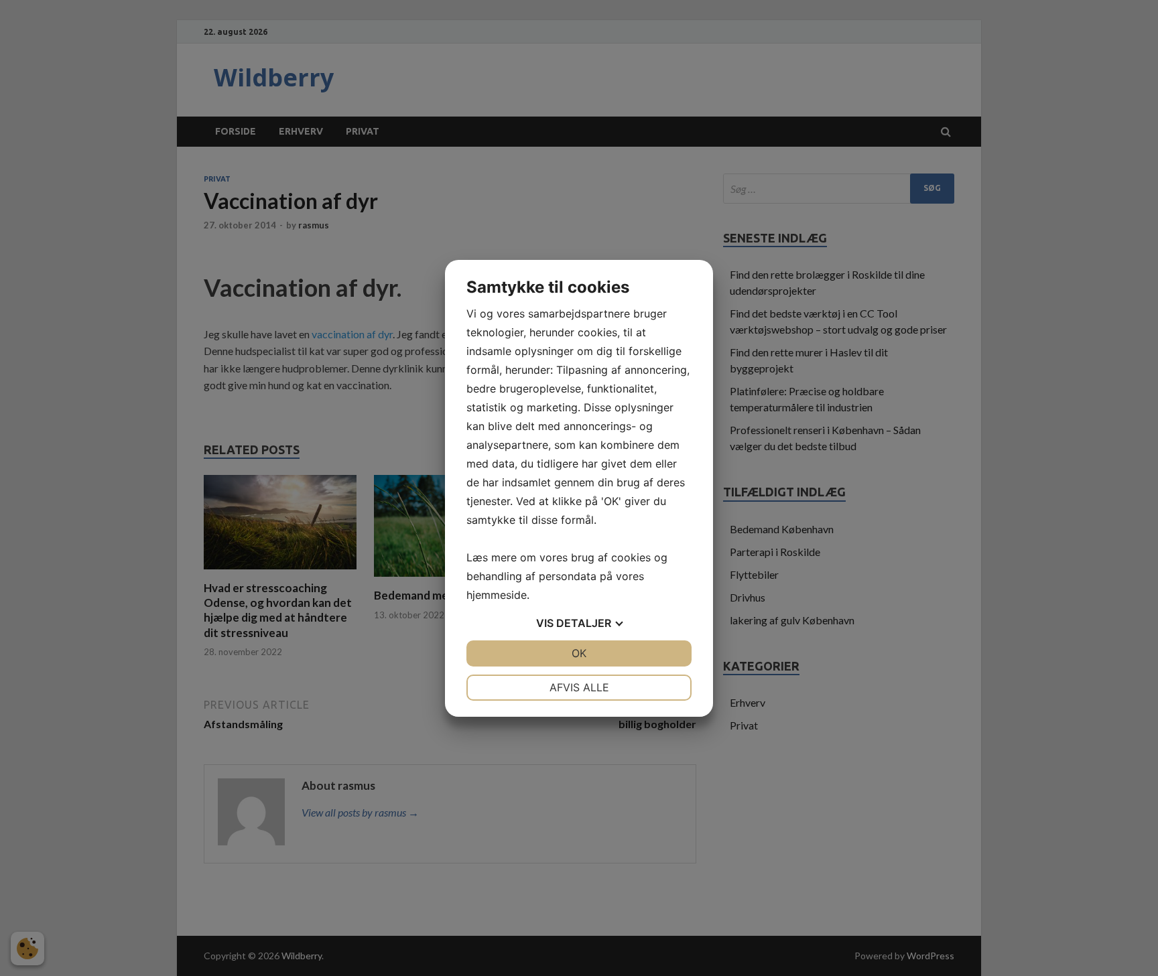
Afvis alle (579, 687)
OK (579, 653)
